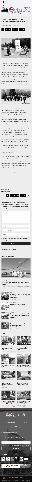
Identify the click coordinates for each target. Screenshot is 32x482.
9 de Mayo (8, 191)
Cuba (18, 406)
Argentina (12, 312)
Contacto (21, 477)
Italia (11, 292)
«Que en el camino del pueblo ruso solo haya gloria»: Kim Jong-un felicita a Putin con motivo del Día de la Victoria (8, 403)
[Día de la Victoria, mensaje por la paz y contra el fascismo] (24, 359)
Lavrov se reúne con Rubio (17, 304)
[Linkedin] (9, 29)
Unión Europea (4, 387)
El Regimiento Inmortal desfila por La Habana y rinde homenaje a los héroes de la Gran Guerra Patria (23, 403)
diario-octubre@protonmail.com (19, 422)
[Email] (16, 29)
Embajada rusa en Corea (7, 176)
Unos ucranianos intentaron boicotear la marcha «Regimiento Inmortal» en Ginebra (7, 383)
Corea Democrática (5, 17)
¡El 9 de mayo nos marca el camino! (7, 365)
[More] (27, 29)
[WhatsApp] (6, 29)
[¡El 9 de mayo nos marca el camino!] (8, 359)
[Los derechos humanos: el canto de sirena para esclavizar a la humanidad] (5, 325)
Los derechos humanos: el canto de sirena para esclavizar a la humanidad (20, 325)
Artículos (11, 322)
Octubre (9, 34)
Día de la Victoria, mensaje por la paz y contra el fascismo (23, 365)
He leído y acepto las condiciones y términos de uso (16, 445)
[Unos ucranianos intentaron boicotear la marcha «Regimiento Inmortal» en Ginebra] (8, 375)
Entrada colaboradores (13, 477)
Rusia (18, 351)
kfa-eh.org (7, 189)
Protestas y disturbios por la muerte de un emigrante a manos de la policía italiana (20, 295)
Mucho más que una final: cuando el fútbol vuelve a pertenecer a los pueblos (19, 315)
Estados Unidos (13, 302)
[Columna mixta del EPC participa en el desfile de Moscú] (8, 340)
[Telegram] (23, 29)
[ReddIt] (13, 29)
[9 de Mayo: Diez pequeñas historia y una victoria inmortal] (24, 340)
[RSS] (11, 426)
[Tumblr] (20, 29)
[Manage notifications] (4, 478)
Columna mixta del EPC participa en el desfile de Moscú (7, 348)
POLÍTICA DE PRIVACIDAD (24, 480)
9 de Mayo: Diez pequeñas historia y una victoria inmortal (22, 348)
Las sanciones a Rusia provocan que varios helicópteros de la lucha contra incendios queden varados (15, 282)
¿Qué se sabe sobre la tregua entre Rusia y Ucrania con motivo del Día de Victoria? (23, 383)
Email (2, 440)
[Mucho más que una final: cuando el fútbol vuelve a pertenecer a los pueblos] (5, 315)
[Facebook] (2, 29)
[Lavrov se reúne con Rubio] (5, 306)
